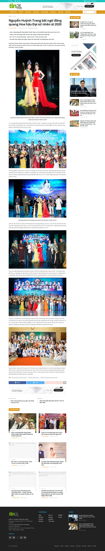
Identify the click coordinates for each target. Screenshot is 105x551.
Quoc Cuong (13, 28)
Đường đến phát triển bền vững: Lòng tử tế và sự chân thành (83, 92)
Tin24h (21, 12)
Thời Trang (44, 12)
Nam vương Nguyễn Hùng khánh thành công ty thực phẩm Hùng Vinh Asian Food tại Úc (35, 32)
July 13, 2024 (53, 467)
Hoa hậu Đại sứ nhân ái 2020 (19, 377)
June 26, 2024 (23, 497)
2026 (40, 515)
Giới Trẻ (60, 12)
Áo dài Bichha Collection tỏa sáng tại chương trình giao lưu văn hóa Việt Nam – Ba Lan (88, 113)
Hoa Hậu (67, 12)
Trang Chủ (13, 12)
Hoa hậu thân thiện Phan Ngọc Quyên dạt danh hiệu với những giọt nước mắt (32, 39)
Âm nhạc (53, 12)
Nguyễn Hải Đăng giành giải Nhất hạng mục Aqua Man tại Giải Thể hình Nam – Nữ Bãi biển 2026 (88, 123)
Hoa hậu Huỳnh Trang (33, 377)
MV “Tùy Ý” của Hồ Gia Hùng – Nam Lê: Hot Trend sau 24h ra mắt (28, 37)
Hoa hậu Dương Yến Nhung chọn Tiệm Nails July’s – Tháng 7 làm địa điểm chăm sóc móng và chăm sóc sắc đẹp (22, 493)
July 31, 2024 (22, 465)
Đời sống (28, 12)
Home (10, 16)
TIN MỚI (60, 515)
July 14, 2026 (75, 95)
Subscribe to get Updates (90, 1)
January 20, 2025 (54, 436)
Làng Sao (36, 12)
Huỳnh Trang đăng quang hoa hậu (49, 377)
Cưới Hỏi (41, 519)
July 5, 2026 (23, 437)
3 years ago (84, 39)
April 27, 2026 (84, 117)
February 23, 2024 (53, 497)
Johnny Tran (16, 437)
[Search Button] (95, 12)
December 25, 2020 (22, 28)
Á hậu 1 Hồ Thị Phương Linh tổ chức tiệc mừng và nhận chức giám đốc (30, 34)
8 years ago (84, 28)
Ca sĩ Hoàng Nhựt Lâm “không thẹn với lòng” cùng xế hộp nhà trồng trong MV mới (88, 35)
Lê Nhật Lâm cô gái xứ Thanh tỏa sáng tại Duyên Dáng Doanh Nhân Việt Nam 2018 (88, 24)
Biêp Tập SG (15, 465)
